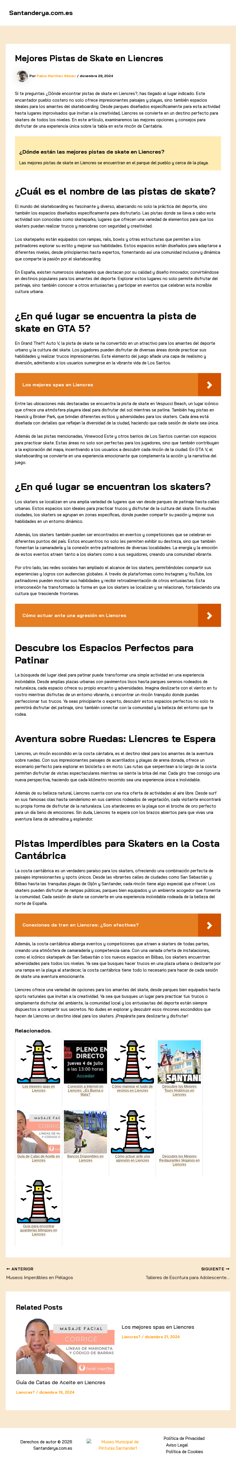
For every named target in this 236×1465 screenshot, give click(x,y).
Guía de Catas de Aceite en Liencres (60, 1382)
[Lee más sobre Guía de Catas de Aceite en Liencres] (65, 1346)
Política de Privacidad (184, 1438)
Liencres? (25, 1392)
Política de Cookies (184, 1451)
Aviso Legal (177, 1445)
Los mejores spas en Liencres (158, 1327)
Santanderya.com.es (41, 12)
